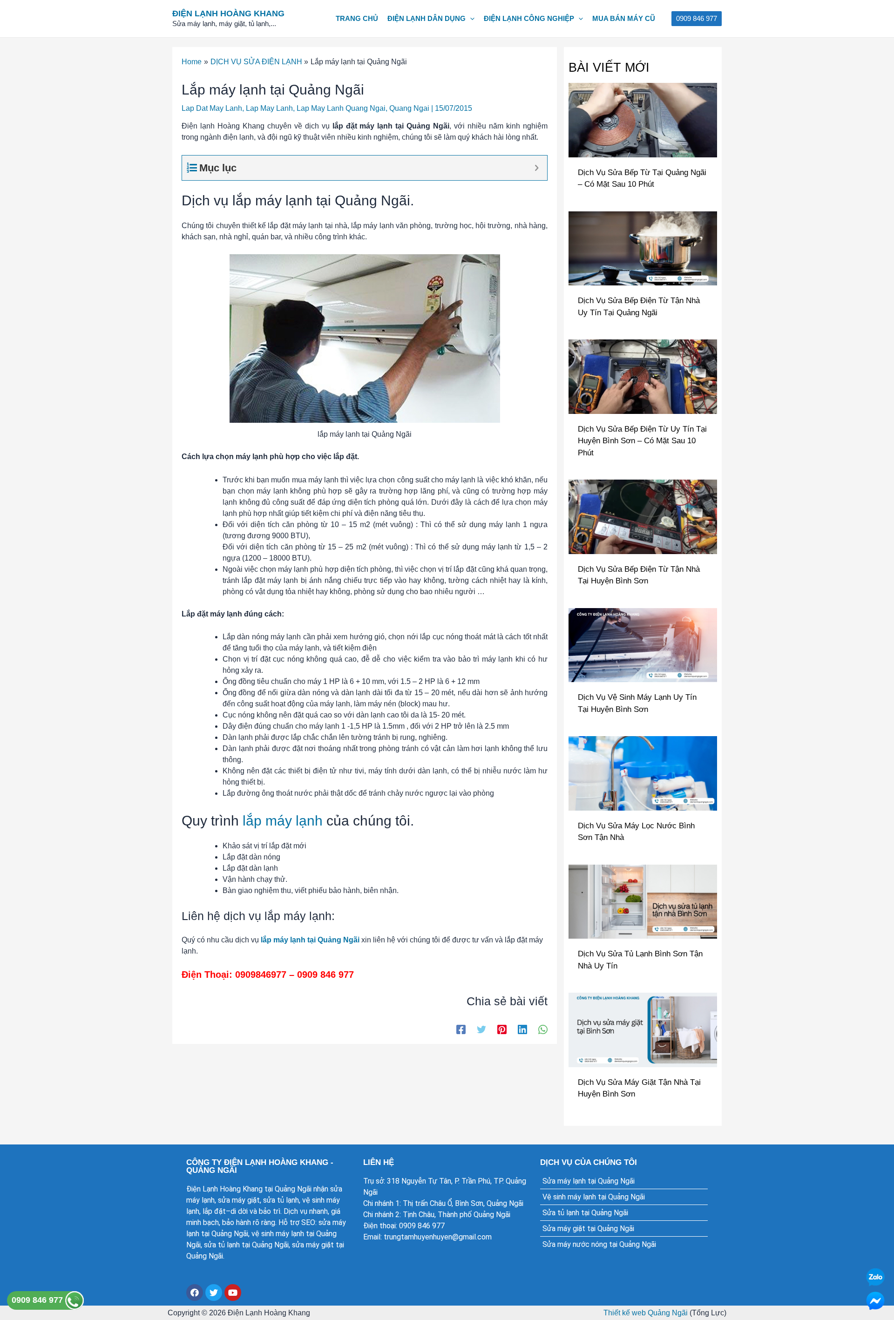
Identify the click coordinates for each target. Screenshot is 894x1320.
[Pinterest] (502, 1029)
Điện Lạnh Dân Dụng (426, 18)
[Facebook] (461, 1029)
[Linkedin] (522, 1029)
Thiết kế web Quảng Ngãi (645, 1313)
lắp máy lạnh (283, 820)
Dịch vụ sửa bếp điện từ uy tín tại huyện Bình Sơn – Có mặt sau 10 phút (642, 441)
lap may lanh (269, 108)
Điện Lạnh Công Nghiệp (529, 18)
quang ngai (409, 108)
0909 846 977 (38, 1300)
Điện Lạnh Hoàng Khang (228, 13)
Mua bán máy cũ (623, 18)
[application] (470, 18)
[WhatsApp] (543, 1029)
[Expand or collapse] (536, 168)
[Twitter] (481, 1029)
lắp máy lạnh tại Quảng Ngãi (310, 940)
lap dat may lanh (212, 108)
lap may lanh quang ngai (341, 108)
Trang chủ (357, 18)
